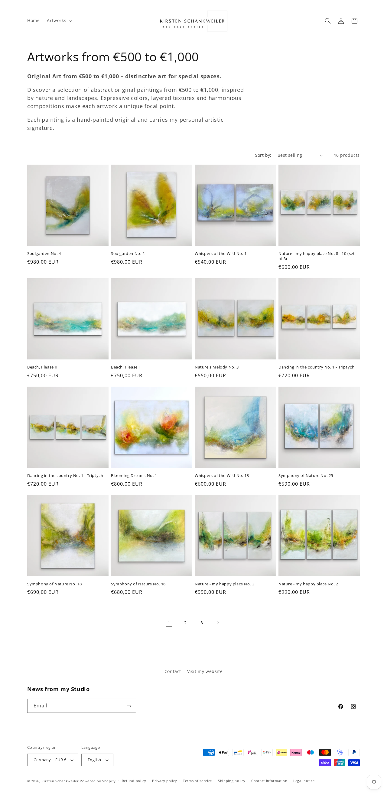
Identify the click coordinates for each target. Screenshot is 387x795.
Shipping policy (232, 780)
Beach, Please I (125, 367)
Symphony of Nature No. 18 (54, 584)
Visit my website (205, 671)
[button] (58, 20)
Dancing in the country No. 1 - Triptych (316, 367)
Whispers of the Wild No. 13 (222, 475)
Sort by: (263, 155)
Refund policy (134, 780)
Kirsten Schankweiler (61, 781)
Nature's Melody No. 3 (217, 367)
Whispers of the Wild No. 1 (221, 253)
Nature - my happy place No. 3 (224, 584)
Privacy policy (164, 780)
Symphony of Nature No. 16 (138, 584)
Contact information (269, 780)
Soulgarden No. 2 (128, 253)
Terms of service (197, 780)
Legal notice (303, 780)
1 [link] (169, 622)
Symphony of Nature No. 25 (305, 475)
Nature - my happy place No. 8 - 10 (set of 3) (316, 256)
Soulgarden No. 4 (44, 253)
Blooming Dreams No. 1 (134, 475)
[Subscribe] (129, 706)
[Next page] (218, 622)
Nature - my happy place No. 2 (308, 584)
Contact (172, 671)
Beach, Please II (42, 367)
